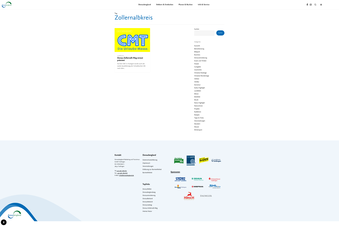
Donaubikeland (148, 202)
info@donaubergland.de (126, 175)
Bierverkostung (199, 49)
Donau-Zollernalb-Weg (150, 208)
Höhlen (196, 79)
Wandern (197, 124)
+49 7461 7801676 (122, 173)
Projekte (197, 109)
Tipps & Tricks (199, 118)
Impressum (146, 163)
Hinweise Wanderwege (201, 76)
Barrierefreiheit (147, 173)
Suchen (196, 29)
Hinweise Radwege (200, 73)
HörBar (196, 82)
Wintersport (198, 130)
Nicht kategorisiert (124, 31)
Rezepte (196, 115)
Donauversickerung (200, 58)
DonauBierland (148, 199)
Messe (196, 94)
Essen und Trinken (200, 61)
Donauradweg (147, 205)
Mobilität (197, 97)
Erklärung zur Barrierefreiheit (152, 169)
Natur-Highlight (199, 103)
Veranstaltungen (199, 121)
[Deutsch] (321, 4)
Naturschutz (198, 106)
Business (197, 55)
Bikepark (197, 52)
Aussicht (197, 46)
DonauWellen (147, 189)
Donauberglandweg (149, 192)
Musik (196, 100)
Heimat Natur (147, 211)
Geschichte (198, 70)
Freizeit (196, 64)
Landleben (197, 91)
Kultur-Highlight (199, 88)
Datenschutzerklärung (150, 160)
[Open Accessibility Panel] (4, 222)
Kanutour (197, 85)
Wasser (196, 127)
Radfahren (197, 112)
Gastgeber (197, 67)
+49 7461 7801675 (122, 171)
